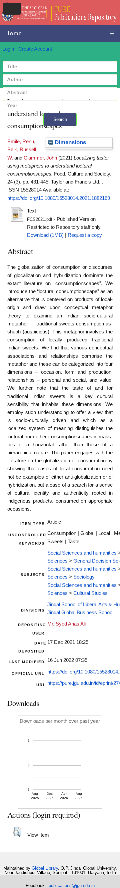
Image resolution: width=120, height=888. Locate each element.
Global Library (45, 868)
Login (8, 49)
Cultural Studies (90, 593)
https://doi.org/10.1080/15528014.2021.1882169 (58, 198)
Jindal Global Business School (80, 612)
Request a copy (85, 235)
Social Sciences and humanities (82, 553)
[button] (17, 832)
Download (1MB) (45, 235)
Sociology (84, 577)
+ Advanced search (60, 130)
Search (60, 119)
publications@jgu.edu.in (72, 885)
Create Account (35, 49)
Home (13, 33)
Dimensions (69, 142)
